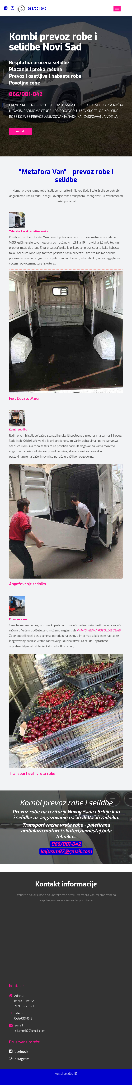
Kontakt (20, 131)
